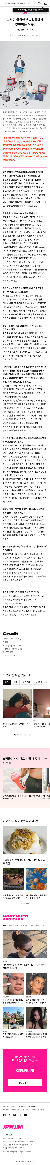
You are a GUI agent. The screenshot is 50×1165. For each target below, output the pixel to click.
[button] (23, 903)
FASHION (13, 925)
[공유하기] (45, 3)
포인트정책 (22, 1106)
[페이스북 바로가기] (20, 1115)
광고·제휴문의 (31, 1109)
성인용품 (38, 682)
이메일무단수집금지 (17, 1109)
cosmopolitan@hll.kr (15, 1148)
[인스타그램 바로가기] (4, 1115)
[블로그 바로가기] (15, 1115)
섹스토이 (26, 682)
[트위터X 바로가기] (9, 1115)
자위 (15, 682)
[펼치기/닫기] (45, 682)
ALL (5, 925)
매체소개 (6, 1106)
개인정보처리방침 (34, 1106)
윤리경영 (41, 1109)
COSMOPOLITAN (23, 35)
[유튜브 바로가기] (25, 1115)
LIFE (44, 925)
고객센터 (14, 1106)
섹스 (6, 682)
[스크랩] (39, 3)
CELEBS (35, 925)
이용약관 (6, 1109)
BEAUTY (25, 925)
